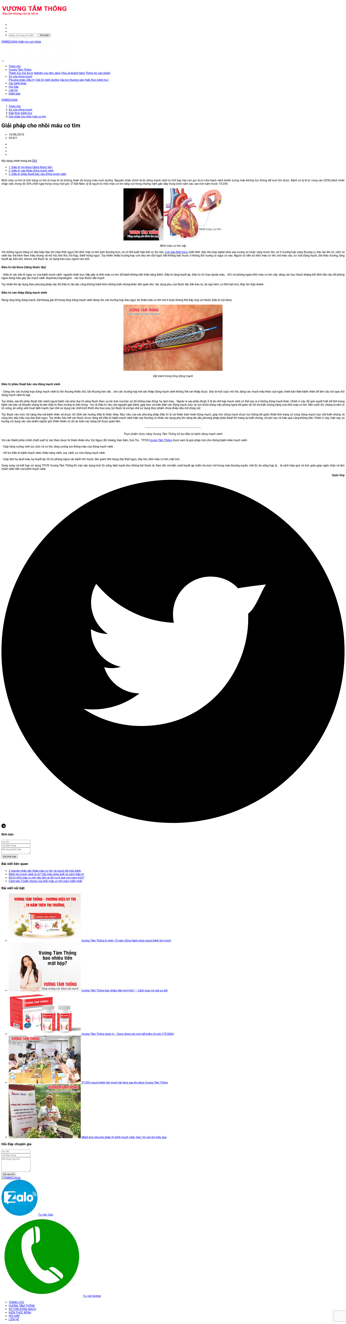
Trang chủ (15, 66)
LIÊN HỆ (14, 1319)
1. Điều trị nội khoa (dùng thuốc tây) (30, 167)
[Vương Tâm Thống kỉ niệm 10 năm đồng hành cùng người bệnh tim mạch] (45, 940)
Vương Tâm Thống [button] (20, 69)
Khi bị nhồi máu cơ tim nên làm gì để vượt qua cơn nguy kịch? (46, 877)
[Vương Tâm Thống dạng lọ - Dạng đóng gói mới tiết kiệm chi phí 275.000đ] (45, 1034)
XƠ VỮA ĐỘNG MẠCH (22, 1309)
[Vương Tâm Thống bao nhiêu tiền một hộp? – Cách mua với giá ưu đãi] (45, 990)
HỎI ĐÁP (14, 1316)
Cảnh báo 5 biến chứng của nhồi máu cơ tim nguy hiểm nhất (45, 881)
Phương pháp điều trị (22, 80)
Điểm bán (14, 93)
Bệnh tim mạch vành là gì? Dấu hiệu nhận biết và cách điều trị (46, 874)
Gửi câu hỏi (9, 1174)
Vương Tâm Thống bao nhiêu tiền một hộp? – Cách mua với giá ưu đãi (124, 990)
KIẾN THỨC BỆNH (20, 1312)
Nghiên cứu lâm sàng (47, 73)
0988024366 (9, 41)
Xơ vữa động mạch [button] (20, 76)
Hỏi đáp (14, 86)
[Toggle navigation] (2, 60)
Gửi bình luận (9, 856)
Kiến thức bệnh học (96, 80)
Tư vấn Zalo (45, 1214)
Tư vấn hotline (91, 1296)
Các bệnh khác (17, 83)
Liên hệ (13, 90)
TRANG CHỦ (16, 1302)
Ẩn (34, 161)
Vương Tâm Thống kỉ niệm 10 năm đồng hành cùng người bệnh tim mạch (126, 940)
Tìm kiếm (44, 35)
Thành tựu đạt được (21, 73)
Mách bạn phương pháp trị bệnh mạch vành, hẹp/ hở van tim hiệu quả (124, 1137)
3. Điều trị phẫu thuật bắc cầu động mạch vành (37, 174)
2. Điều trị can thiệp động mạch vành (31, 170)
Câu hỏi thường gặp (72, 80)
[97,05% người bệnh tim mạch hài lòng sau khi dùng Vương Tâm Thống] (45, 1082)
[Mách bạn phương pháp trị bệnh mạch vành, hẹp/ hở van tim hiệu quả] (45, 1137)
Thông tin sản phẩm (98, 73)
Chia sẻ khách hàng (73, 73)
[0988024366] (11, 1178)
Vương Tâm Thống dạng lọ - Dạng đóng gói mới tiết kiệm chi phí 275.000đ (127, 1034)
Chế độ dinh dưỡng (47, 80)
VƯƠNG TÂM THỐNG (22, 1305)
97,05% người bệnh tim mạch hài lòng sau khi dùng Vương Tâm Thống (124, 1082)
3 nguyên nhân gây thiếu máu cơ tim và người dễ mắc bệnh (45, 871)
